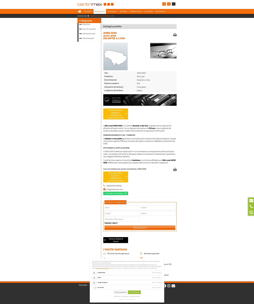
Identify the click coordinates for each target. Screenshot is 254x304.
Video (99, 277)
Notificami (140, 227)
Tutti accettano (134, 292)
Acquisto (112, 11)
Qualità (123, 11)
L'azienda (148, 11)
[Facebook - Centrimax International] (164, 285)
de (164, 4)
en (169, 4)
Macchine (86, 24)
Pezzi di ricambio (89, 29)
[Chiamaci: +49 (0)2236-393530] (251, 206)
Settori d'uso (136, 11)
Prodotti (87, 11)
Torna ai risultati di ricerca (116, 240)
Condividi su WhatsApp (114, 193)
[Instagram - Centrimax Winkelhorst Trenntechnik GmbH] (168, 285)
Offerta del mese (88, 34)
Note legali (83, 285)
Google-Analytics (102, 282)
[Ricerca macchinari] (251, 212)
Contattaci (160, 11)
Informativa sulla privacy (130, 299)
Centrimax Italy (82, 16)
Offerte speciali (88, 38)
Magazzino (100, 11)
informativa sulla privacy (102, 268)
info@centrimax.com (115, 189)
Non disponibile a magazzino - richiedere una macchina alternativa (115, 114)
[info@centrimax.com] (173, 285)
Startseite (79, 11)
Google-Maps (101, 272)
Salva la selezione (120, 292)
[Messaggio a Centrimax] (251, 200)
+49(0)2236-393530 (114, 186)
